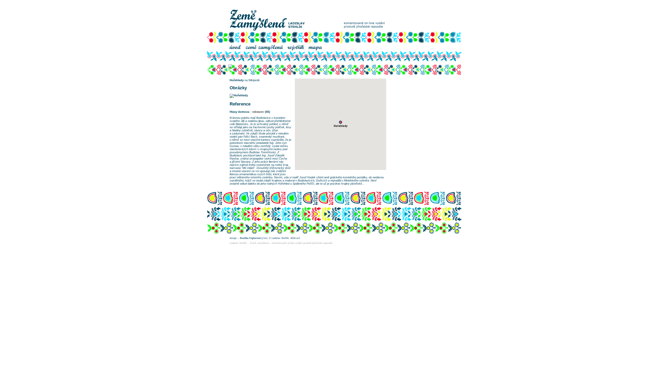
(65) (267, 111)
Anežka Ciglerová (250, 238)
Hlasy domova (239, 111)
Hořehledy (237, 80)
